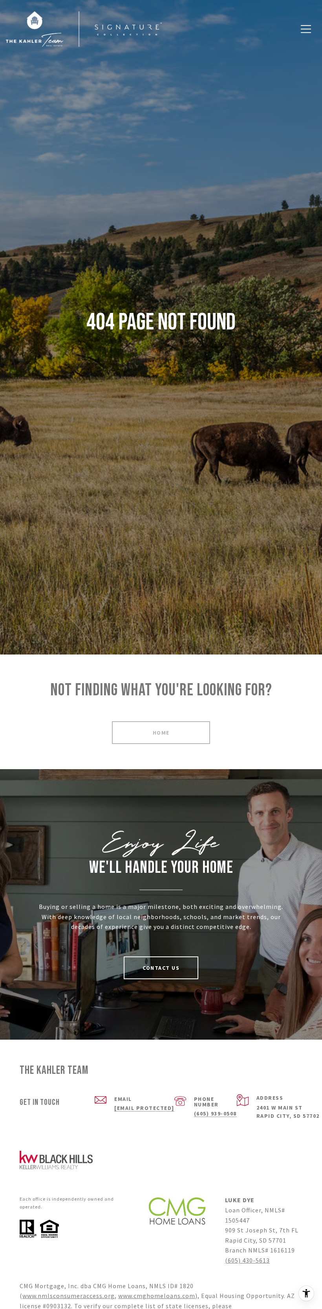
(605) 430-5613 (247, 1260)
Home (161, 732)
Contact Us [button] (161, 967)
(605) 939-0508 (215, 1113)
